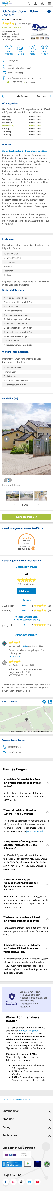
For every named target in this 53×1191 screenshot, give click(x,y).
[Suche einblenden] (28, 3)
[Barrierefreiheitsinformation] (42, 3)
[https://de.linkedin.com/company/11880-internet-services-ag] (29, 1182)
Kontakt (41, 96)
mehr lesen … (16, 656)
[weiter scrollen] (50, 96)
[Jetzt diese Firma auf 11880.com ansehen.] (24, 605)
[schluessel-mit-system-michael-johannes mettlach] (12, 495)
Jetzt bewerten (26, 591)
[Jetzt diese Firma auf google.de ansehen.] (24, 624)
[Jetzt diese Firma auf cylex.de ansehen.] (24, 610)
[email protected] (34, 831)
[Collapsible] (47, 782)
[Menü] (49, 3)
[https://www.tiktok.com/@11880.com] (21, 1182)
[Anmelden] (35, 3)
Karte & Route (22, 96)
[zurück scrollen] (2, 96)
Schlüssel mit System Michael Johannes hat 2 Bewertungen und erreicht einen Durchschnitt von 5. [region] (26, 931)
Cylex (25, 646)
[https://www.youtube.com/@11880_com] (37, 1182)
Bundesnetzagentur (28, 1030)
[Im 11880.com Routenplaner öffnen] (44, 701)
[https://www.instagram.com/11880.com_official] (13, 1182)
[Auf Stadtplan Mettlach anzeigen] (50, 701)
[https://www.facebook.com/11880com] (5, 1182)
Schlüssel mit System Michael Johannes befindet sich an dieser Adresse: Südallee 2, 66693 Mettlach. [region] (24, 796)
